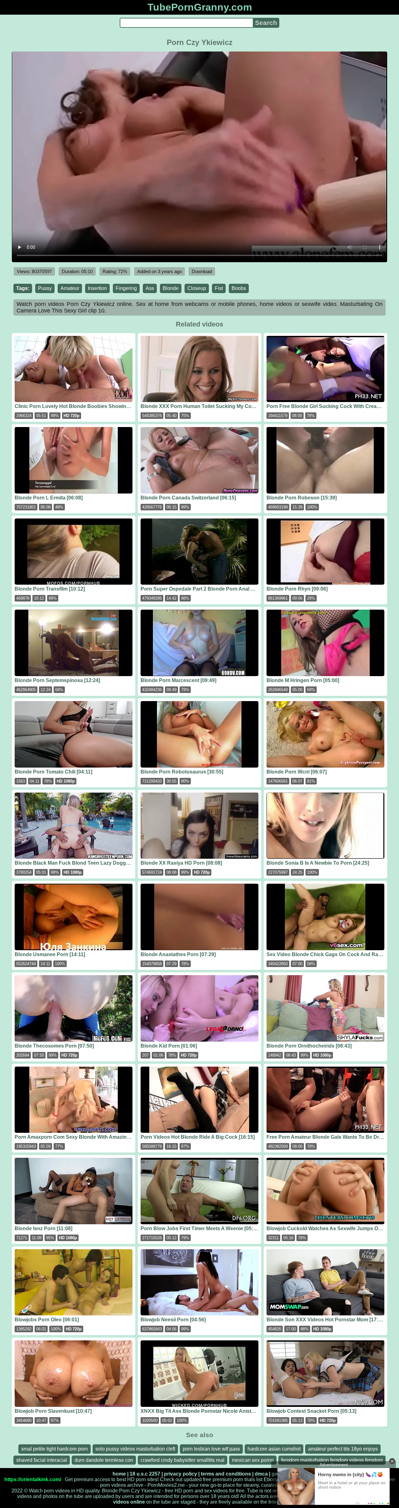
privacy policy (180, 1473)
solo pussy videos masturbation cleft (135, 1449)
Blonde (171, 288)
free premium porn (223, 1479)
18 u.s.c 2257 (145, 1473)
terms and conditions (226, 1473)
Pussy (45, 288)
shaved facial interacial (41, 1460)
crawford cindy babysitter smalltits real (182, 1460)
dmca (261, 1473)
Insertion (97, 288)
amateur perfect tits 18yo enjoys (343, 1449)
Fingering (126, 288)
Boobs (239, 288)
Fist (219, 288)
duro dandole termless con (104, 1460)
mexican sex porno (253, 1460)
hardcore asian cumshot (274, 1449)
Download (202, 271)
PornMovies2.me (166, 1485)
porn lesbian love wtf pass (211, 1449)
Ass (150, 288)
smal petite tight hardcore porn (54, 1449)
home (119, 1473)
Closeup (196, 288)
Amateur (69, 288)
